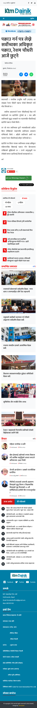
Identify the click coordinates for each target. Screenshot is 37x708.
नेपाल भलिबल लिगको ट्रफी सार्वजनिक (19, 221)
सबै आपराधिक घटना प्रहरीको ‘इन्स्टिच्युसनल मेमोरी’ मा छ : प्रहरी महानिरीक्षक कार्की (18, 242)
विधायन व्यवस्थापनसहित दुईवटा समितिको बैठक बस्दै (18, 375)
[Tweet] (26, 74)
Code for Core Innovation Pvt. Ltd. (24, 687)
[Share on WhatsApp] (31, 74)
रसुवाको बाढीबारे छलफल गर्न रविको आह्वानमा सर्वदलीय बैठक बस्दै (16, 319)
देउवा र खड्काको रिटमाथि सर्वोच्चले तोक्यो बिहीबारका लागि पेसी (18, 431)
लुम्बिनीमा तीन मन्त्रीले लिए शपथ (14, 402)
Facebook (10, 582)
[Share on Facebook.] (21, 74)
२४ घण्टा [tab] (8, 206)
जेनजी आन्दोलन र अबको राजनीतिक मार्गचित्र (22, 471)
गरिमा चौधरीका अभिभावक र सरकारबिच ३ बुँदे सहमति (20, 213)
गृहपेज (32, 18)
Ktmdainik (21, 705)
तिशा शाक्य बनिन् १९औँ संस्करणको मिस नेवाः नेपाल (20, 231)
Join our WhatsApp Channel (15, 178)
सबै (34, 266)
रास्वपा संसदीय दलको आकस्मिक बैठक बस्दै (17, 347)
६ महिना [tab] (20, 202)
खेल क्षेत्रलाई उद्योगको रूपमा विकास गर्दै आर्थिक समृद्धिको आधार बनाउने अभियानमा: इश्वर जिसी (22, 457)
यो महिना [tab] (8, 202)
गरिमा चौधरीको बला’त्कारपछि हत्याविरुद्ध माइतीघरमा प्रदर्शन (20, 250)
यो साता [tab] (24, 198)
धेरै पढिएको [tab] (21, 501)
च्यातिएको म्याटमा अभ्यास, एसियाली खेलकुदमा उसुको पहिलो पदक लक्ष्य (18, 259)
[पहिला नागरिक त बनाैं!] (5, 446)
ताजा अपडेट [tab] (8, 501)
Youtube (32, 582)
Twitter (21, 582)
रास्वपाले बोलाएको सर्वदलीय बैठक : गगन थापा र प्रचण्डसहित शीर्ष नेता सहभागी (18, 290)
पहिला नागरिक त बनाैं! (18, 444)
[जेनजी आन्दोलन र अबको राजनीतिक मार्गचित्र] (5, 471)
